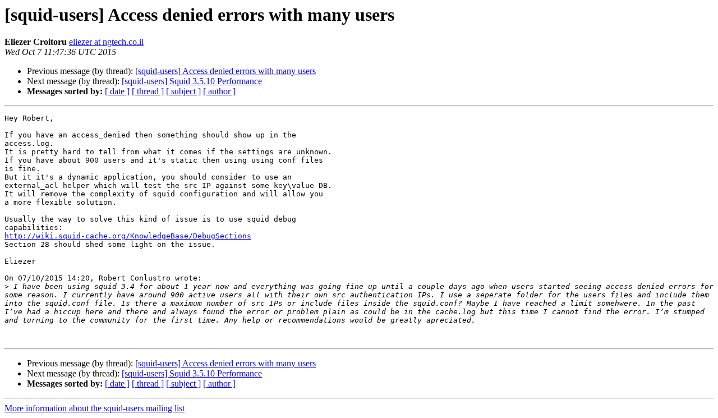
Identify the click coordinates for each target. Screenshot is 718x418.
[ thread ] (148, 91)
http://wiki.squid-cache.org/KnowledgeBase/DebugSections (127, 236)
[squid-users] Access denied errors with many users (225, 71)
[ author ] (219, 91)
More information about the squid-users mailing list (94, 408)
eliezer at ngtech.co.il (106, 42)
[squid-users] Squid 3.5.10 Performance (192, 81)
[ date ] (117, 91)
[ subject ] (183, 91)
